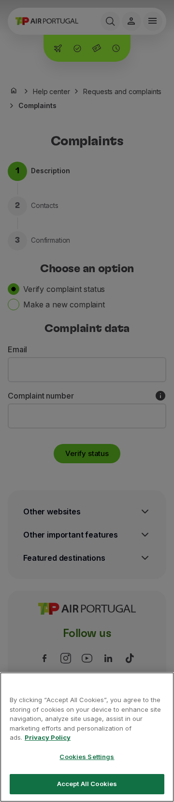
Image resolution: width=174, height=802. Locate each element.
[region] (87, 737)
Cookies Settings (86, 757)
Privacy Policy (48, 737)
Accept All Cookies (87, 784)
